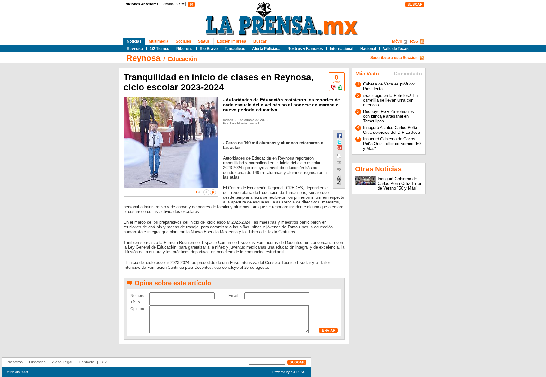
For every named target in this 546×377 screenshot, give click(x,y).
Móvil (397, 41)
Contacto (86, 362)
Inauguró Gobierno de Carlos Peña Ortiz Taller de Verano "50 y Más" (392, 144)
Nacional (368, 48)
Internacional (341, 48)
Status (204, 41)
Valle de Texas (396, 48)
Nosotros (15, 362)
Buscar (260, 41)
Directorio (37, 362)
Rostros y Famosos (305, 48)
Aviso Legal (62, 362)
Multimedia (158, 41)
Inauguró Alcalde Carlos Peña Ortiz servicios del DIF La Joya (391, 130)
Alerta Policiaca (266, 48)
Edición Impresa (231, 41)
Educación (182, 59)
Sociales (183, 41)
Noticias (134, 41)
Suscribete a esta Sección (393, 58)
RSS (414, 41)
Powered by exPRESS (288, 372)
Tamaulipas (235, 48)
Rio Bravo (209, 48)
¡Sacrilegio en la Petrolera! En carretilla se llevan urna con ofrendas (390, 100)
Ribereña (184, 48)
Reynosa (135, 48)
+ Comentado (406, 73)
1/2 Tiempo (159, 48)
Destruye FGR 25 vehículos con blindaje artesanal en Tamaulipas (388, 116)
